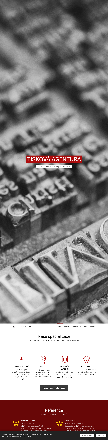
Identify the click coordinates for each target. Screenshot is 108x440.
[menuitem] (60, 327)
